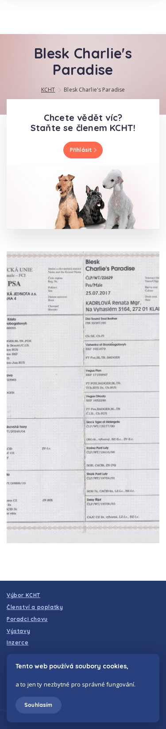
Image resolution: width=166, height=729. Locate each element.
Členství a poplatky (35, 607)
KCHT (48, 89)
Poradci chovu (27, 619)
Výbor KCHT (23, 595)
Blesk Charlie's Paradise (94, 89)
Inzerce (17, 642)
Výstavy (18, 631)
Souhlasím (38, 705)
